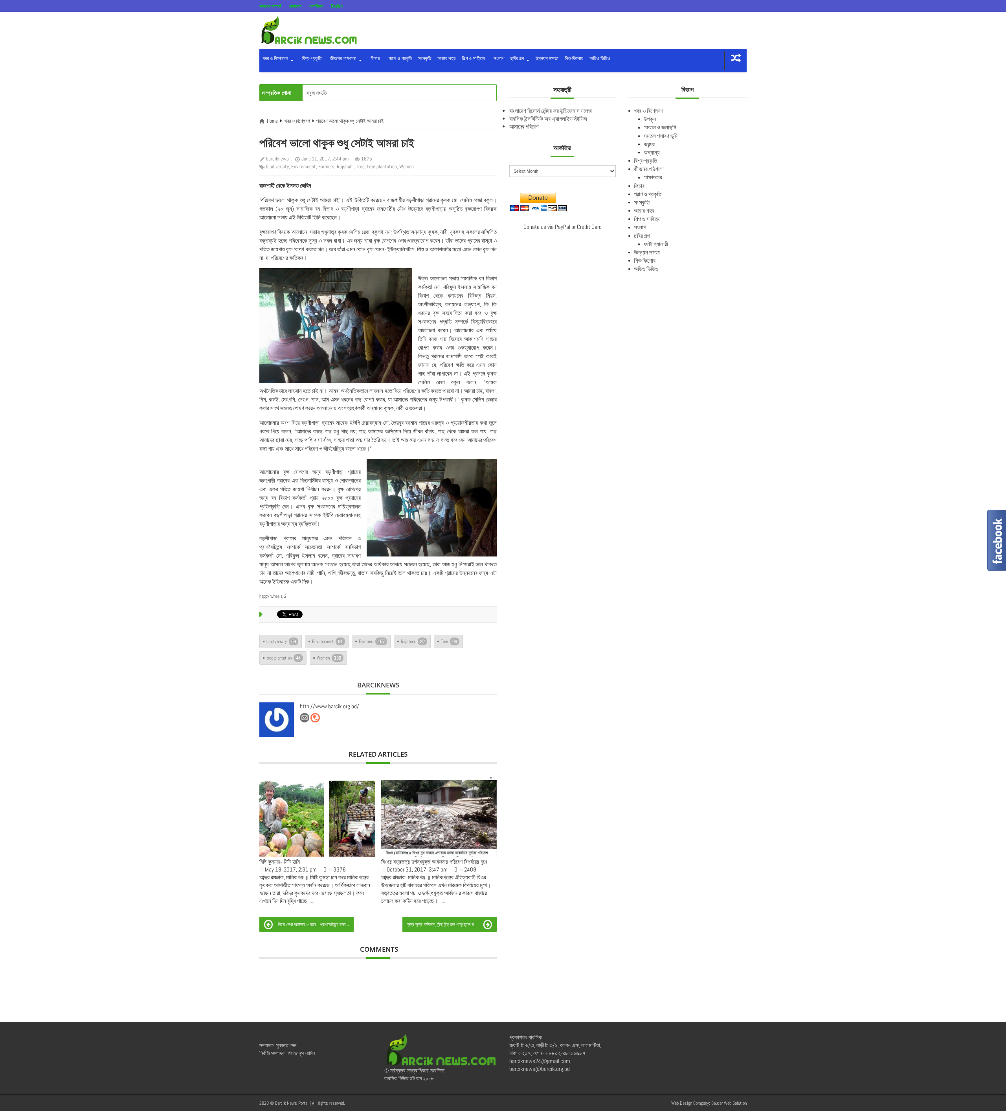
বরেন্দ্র (649, 144)
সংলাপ (497, 58)
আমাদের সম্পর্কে (270, 6)
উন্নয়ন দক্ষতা (547, 58)
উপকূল (650, 119)
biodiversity (277, 166)
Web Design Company (690, 1103)
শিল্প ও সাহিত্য (473, 58)
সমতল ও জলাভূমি (660, 127)
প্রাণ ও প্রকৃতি (399, 58)
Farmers (326, 166)
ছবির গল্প (517, 58)
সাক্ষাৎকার (653, 177)
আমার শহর (446, 58)
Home (272, 121)
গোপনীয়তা (316, 6)
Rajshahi (345, 166)
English (337, 6)
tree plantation (382, 166)
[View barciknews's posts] (276, 719)
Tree (360, 166)
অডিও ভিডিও (599, 58)
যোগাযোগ (295, 6)
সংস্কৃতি (424, 58)
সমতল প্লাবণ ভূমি (660, 136)
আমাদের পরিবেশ (524, 126)
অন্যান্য (652, 152)
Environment (303, 166)
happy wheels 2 (272, 596)
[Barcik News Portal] (308, 29)
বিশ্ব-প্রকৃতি (310, 58)
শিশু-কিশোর (574, 58)
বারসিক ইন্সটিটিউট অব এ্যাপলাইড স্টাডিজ (548, 118)
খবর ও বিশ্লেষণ (276, 58)
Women (406, 166)
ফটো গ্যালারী (656, 244)
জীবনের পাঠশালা (343, 58)
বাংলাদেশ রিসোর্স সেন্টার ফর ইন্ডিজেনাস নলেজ (550, 110)
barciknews (277, 158)
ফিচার (374, 58)
